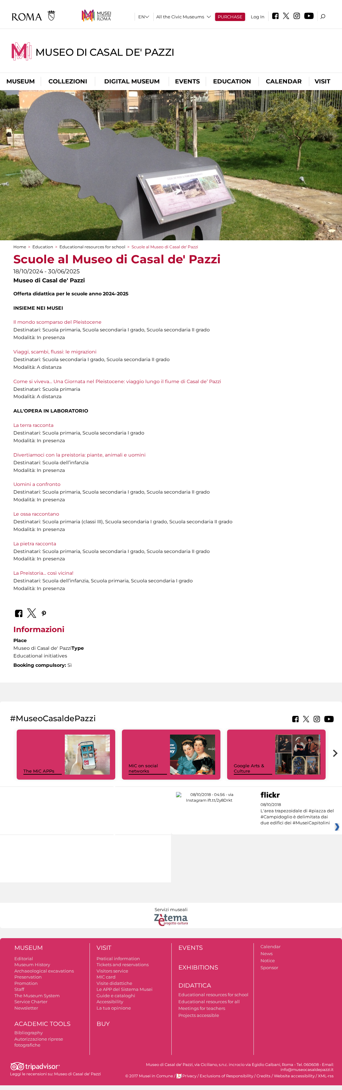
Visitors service (112, 971)
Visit (322, 81)
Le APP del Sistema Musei (125, 989)
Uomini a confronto (36, 484)
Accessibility (110, 1001)
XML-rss (326, 1076)
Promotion (26, 983)
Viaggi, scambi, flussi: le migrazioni (55, 352)
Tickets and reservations (123, 964)
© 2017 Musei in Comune (149, 1076)
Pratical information (118, 958)
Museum (20, 81)
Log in (258, 16)
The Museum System (37, 995)
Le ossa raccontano (36, 514)
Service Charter (30, 1001)
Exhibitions (198, 967)
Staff (19, 989)
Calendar (284, 81)
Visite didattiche (114, 983)
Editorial (23, 958)
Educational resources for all (209, 1001)
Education (232, 81)
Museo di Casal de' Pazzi (104, 52)
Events (187, 81)
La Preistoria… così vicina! (43, 573)
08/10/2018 (297, 813)
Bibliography (28, 1032)
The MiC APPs (38, 771)
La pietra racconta (34, 544)
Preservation (28, 977)
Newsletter (26, 1008)
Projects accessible (198, 1015)
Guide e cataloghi (116, 995)
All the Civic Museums (180, 16)
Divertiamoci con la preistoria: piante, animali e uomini (79, 455)
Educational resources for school (92, 246)
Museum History (32, 964)
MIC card (106, 977)
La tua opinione (114, 1008)
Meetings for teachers (201, 1008)
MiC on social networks (143, 768)
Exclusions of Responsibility (226, 1076)
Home (19, 246)
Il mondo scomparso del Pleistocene (57, 322)
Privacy (189, 1076)
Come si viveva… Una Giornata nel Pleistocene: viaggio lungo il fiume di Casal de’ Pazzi (117, 381)
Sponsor (269, 967)
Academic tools (42, 1024)
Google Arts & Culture (249, 768)
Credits (263, 1076)
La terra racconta (33, 425)
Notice (268, 960)
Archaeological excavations (44, 971)
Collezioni (67, 81)
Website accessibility (294, 1076)
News (267, 953)
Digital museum (132, 81)
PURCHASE (230, 16)
